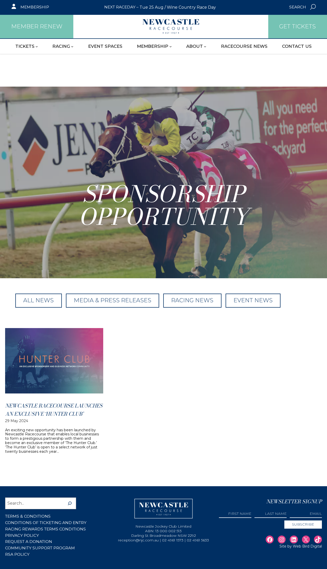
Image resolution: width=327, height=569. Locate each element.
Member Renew (36, 26)
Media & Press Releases (112, 300)
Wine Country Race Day (191, 7)
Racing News (192, 300)
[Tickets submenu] (37, 46)
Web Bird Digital (307, 546)
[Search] (70, 503)
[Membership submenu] (170, 46)
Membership (34, 7)
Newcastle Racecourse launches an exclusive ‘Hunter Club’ (53, 410)
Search (297, 7)
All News (38, 300)
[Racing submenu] (72, 46)
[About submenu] (205, 46)
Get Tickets (297, 26)
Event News (253, 300)
